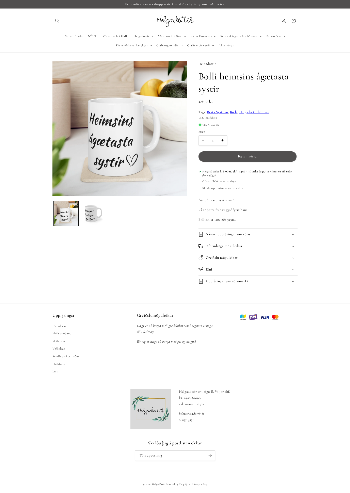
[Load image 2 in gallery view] (93, 213)
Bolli (233, 112)
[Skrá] (210, 455)
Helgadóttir (158, 484)
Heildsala (58, 364)
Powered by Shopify (177, 484)
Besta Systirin (217, 112)
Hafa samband (61, 333)
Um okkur (59, 326)
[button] (57, 21)
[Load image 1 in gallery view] (66, 213)
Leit (55, 371)
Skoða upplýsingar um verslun (222, 188)
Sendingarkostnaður (65, 356)
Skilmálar (58, 341)
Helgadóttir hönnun (254, 112)
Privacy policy (199, 484)
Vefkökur (58, 348)
